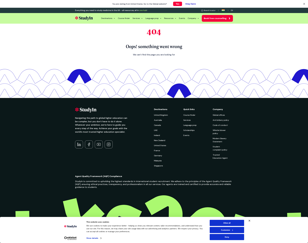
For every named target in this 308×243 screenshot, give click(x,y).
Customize (225, 230)
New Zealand (159, 140)
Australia (158, 120)
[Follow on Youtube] (99, 144)
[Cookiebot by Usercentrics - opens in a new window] (70, 238)
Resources (168, 18)
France (157, 150)
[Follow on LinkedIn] (79, 144)
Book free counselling (215, 18)
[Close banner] (249, 221)
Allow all (227, 223)
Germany (158, 155)
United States (160, 145)
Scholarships (189, 130)
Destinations (106, 18)
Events (182, 18)
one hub (143, 10)
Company (192, 18)
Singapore (158, 165)
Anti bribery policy (221, 120)
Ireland (157, 135)
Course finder (124, 18)
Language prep (152, 18)
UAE (156, 130)
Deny (227, 237)
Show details (92, 238)
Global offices (219, 115)
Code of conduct (220, 125)
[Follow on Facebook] (89, 144)
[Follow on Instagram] (109, 144)
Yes (177, 3)
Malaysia (158, 160)
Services (136, 18)
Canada (157, 125)
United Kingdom (161, 115)
